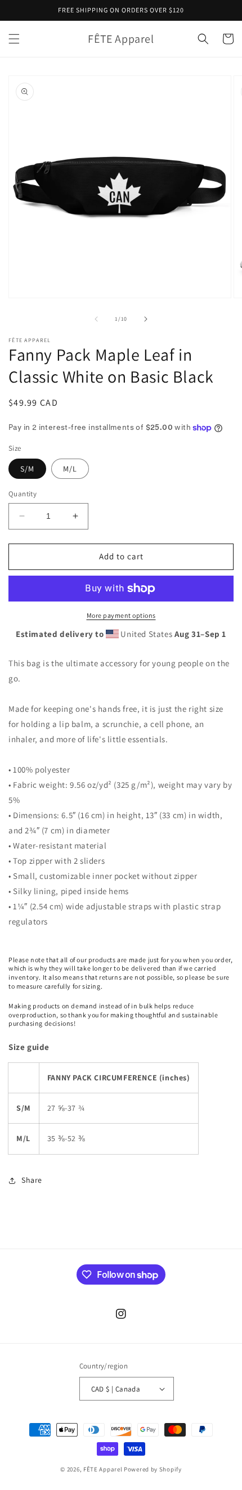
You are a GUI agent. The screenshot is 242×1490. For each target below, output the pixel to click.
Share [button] (31, 1180)
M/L (70, 469)
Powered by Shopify (153, 1469)
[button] (14, 38)
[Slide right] (145, 319)
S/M (27, 469)
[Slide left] (96, 319)
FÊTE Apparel (102, 1469)
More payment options (121, 615)
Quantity (22, 494)
